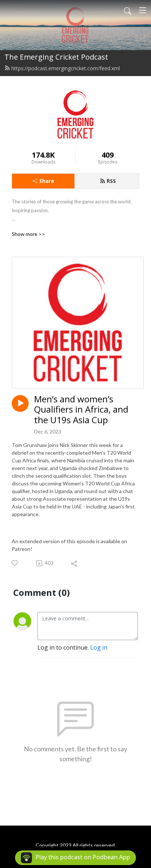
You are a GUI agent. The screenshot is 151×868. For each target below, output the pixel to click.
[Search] (127, 10)
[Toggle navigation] (142, 10)
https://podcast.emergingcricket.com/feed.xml (65, 68)
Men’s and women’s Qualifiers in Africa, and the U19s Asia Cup (81, 409)
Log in (98, 647)
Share (46, 180)
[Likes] (15, 563)
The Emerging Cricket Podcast (56, 57)
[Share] (74, 563)
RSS (111, 180)
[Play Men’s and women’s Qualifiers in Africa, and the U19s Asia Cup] (20, 403)
